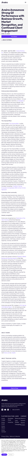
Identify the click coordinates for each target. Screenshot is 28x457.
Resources (17, 418)
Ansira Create (3, 419)
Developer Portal (10, 419)
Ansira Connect (3, 430)
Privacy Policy (5, 436)
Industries (10, 422)
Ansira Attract (3, 427)
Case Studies (17, 421)
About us (23, 418)
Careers (23, 425)
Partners (23, 420)
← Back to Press (6, 39)
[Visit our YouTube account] (5, 410)
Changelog (18, 424)
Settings (10, 454)
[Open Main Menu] (25, 2)
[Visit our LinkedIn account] (2, 410)
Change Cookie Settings (6, 450)
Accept (4, 454)
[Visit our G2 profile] (8, 410)
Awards (23, 422)
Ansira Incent (3, 423)
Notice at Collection (15, 436)
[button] (14, 388)
